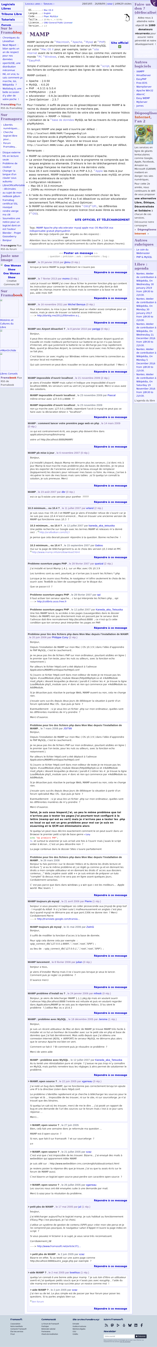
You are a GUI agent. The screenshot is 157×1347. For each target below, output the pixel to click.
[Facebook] (141, 1327)
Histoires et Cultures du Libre (6, 324)
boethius (75, 1272)
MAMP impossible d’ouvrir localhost (50, 377)
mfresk (98, 993)
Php (45, 16)
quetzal (99, 563)
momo (66, 278)
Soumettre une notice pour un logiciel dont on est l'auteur (11, 224)
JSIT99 (67, 728)
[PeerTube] (118, 1327)
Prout (12, 1334)
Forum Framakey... (10, 145)
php (55, 228)
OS (96, 228)
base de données (63, 120)
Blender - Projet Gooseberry (12, 235)
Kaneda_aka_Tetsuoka (109, 609)
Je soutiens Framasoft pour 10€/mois (145, 52)
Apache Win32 (144, 91)
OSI (34, 214)
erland (90, 508)
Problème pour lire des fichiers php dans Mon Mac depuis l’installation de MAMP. (78, 634)
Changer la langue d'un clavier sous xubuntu (9, 176)
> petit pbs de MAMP (40, 1206)
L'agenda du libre (145, 401)
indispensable (38, 231)
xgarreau (87, 1081)
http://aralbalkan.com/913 (54, 532)
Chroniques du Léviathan (11, 39)
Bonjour (7, 240)
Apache (77, 42)
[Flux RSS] (106, 1327)
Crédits (75, 1334)
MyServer (141, 102)
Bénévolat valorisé (48, 1329)
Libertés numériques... (11, 126)
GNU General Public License (57, 22)
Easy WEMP (143, 98)
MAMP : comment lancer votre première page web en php (63, 423)
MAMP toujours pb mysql (43, 901)
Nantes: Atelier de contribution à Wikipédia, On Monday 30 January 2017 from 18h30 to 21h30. (146, 309)
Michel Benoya (76, 304)
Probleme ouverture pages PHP (47, 563)
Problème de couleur (10, 165)
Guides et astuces (79, 1326)
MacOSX (103, 228)
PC (40, 57)
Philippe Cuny (60, 637)
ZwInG (90, 926)
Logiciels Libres (8, 6)
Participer (45, 1326)
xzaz (109, 4)
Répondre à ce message (110, 272)
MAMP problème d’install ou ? (46, 993)
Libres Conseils (9, 374)
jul (79, 1206)
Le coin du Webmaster (143, 251)
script (105, 66)
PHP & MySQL (144, 257)
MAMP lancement (39, 962)
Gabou (99, 545)
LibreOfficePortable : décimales (14, 187)
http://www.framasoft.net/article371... (59, 1246)
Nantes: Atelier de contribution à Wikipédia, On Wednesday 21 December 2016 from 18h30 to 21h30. (146, 334)
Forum (6, 25)
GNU (86, 207)
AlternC (140, 94)
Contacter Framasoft (18, 1329)
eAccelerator (66, 228)
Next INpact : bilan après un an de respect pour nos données (11, 52)
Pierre (88, 901)
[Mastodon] (112, 1327)
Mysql (89, 42)
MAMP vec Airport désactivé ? (46, 328)
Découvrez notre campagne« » (145, 228)
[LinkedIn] (135, 1327)
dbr (63, 491)
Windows (50, 57)
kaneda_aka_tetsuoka (102, 525)
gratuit (50, 231)
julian (79, 962)
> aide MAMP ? (37, 1272)
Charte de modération (49, 1334)
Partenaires (45, 1331)
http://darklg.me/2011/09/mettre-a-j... (59, 316)
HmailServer (143, 75)
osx (111, 228)
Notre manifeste (16, 1326)
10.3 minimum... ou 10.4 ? (44, 508)
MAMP (39, 228)
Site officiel (119, 43)
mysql (77, 228)
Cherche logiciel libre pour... (10, 136)
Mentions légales (79, 1329)
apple (85, 228)
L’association (15, 1324)
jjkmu (67, 262)
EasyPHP (34, 61)
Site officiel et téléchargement (102, 220)
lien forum (38, 1302)
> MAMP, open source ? (42, 1081)
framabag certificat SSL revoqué (10, 204)
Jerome (103, 1019)
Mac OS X (48, 10)
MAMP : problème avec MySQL (47, 1019)
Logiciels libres (32, 4)
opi (99, 594)
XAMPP (140, 72)
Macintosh (62, 42)
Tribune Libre (11, 14)
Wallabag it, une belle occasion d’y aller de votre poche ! (12, 94)
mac (91, 228)
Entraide (76, 1324)
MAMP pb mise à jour (41, 452)
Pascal (112, 395)
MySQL (53, 16)
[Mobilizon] (124, 1327)
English (47, 13)
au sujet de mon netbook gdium (12, 194)
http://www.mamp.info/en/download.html (56, 552)
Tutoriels (8, 19)
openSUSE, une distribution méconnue (11, 67)
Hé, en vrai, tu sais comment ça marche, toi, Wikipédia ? (12, 80)
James (140, 106)
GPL (94, 207)
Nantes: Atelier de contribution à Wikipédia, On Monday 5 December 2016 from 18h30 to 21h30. (146, 360)
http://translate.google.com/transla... (58, 919)
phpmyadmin (62, 231)
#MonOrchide (8, 350)
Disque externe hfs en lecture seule (11, 156)
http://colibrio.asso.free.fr (52, 602)
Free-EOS (141, 83)
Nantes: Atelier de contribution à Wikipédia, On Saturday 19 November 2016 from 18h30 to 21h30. (146, 385)
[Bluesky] (130, 1327)
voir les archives (125, 1341)
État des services (16, 1331)
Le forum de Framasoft (50, 1324)
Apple (99, 171)
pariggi (96, 328)
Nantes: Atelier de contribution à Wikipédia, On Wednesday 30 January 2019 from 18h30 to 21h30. (146, 284)
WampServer (144, 87)
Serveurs (48, 4)
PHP (101, 42)
